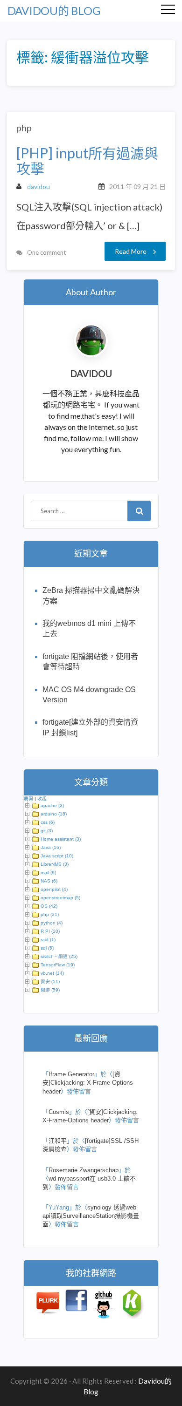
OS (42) (49, 906)
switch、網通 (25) (59, 956)
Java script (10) (57, 855)
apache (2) (52, 805)
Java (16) (51, 847)
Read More (131, 251)
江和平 (58, 1140)
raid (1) (48, 939)
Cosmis (59, 1111)
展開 (28, 798)
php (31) (50, 914)
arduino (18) (54, 813)
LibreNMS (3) (55, 864)
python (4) (52, 922)
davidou (38, 186)
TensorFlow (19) (58, 964)
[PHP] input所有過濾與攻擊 (87, 160)
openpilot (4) (54, 889)
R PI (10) (50, 931)
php (24, 127)
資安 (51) (50, 981)
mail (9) (48, 872)
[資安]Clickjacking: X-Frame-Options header (87, 1082)
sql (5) (47, 948)
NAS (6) (49, 880)
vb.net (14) (52, 973)
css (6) (48, 822)
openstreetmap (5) (60, 897)
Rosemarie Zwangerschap (84, 1170)
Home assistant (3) (61, 839)
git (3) (47, 830)
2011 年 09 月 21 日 (137, 186)
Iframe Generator (71, 1074)
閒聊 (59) (50, 989)
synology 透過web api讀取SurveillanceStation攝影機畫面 (90, 1216)
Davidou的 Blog (53, 10)
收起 (42, 798)
